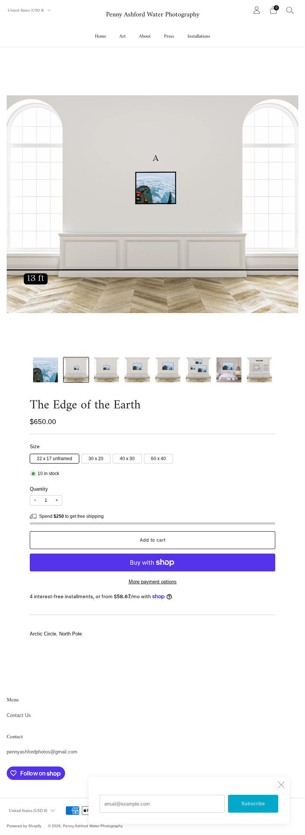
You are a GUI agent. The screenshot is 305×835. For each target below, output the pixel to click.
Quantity (39, 489)
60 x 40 (158, 458)
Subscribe (253, 803)
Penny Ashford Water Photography (152, 15)
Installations (198, 36)
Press (169, 36)
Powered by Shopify (24, 826)
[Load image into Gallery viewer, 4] (137, 370)
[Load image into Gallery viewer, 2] (76, 370)
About (145, 36)
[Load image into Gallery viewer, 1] (45, 370)
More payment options (153, 581)
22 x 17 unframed (54, 458)
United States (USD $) (26, 10)
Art (122, 36)
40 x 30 (127, 458)
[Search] (290, 10)
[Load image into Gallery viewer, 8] (259, 370)
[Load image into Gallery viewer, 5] (168, 370)
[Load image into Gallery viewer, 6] (198, 370)
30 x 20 (96, 458)
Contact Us (19, 715)
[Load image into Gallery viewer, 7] (229, 370)
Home (100, 36)
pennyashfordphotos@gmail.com (42, 752)
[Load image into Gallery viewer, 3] (106, 370)
